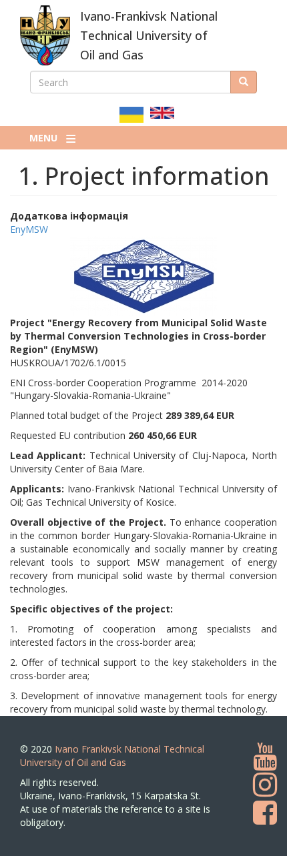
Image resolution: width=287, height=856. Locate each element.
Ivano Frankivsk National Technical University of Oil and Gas (112, 756)
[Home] (45, 35)
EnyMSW (29, 229)
